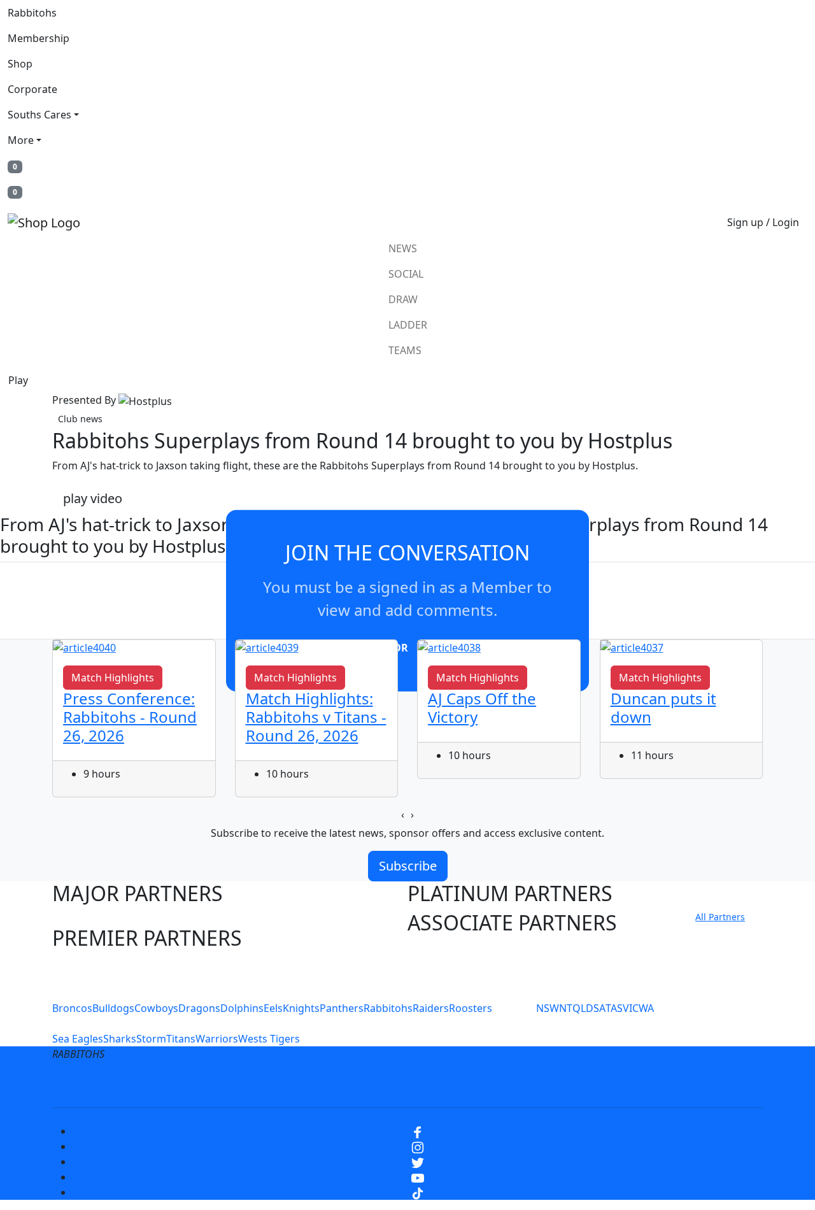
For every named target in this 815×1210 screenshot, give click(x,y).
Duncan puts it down (663, 707)
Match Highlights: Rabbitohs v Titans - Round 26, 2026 (316, 717)
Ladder (407, 325)
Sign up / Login (763, 222)
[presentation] (402, 814)
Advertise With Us (512, 1085)
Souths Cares (39, 115)
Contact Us (423, 1085)
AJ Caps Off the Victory (482, 707)
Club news (80, 419)
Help (365, 1085)
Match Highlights (112, 678)
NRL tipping (604, 1085)
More (21, 140)
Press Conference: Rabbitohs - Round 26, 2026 (130, 717)
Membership (38, 38)
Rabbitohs (32, 13)
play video (92, 498)
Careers (315, 1085)
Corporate (32, 89)
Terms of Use (158, 1085)
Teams (405, 350)
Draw (403, 299)
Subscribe (408, 865)
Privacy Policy (243, 1085)
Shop (20, 64)
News (402, 248)
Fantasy (670, 1085)
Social (405, 274)
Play (18, 380)
